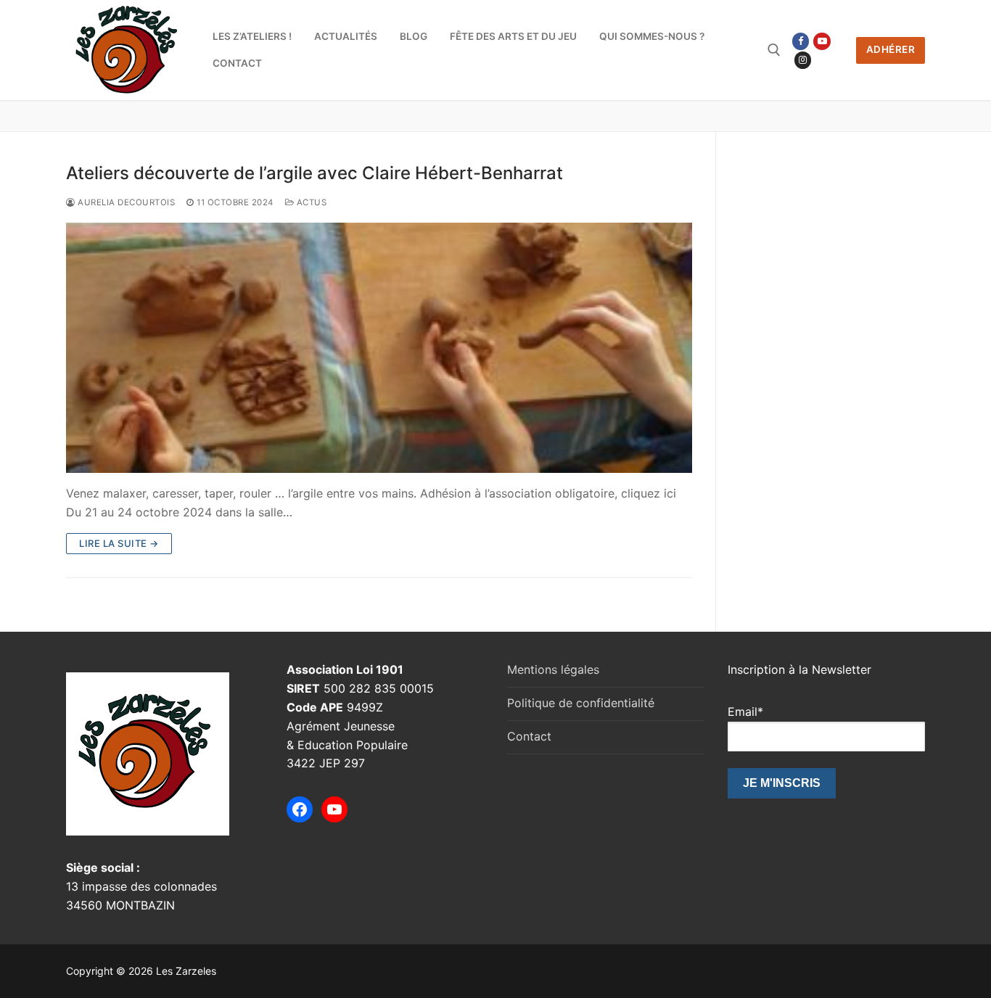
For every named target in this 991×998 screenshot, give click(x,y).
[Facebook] (800, 41)
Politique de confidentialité (580, 703)
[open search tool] (774, 50)
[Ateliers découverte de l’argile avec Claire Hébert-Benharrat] (379, 348)
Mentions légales (553, 669)
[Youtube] (821, 41)
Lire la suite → (119, 543)
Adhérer (891, 49)
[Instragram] (802, 59)
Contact (529, 736)
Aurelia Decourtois (125, 202)
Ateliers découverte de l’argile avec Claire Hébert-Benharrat (314, 172)
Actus (310, 202)
